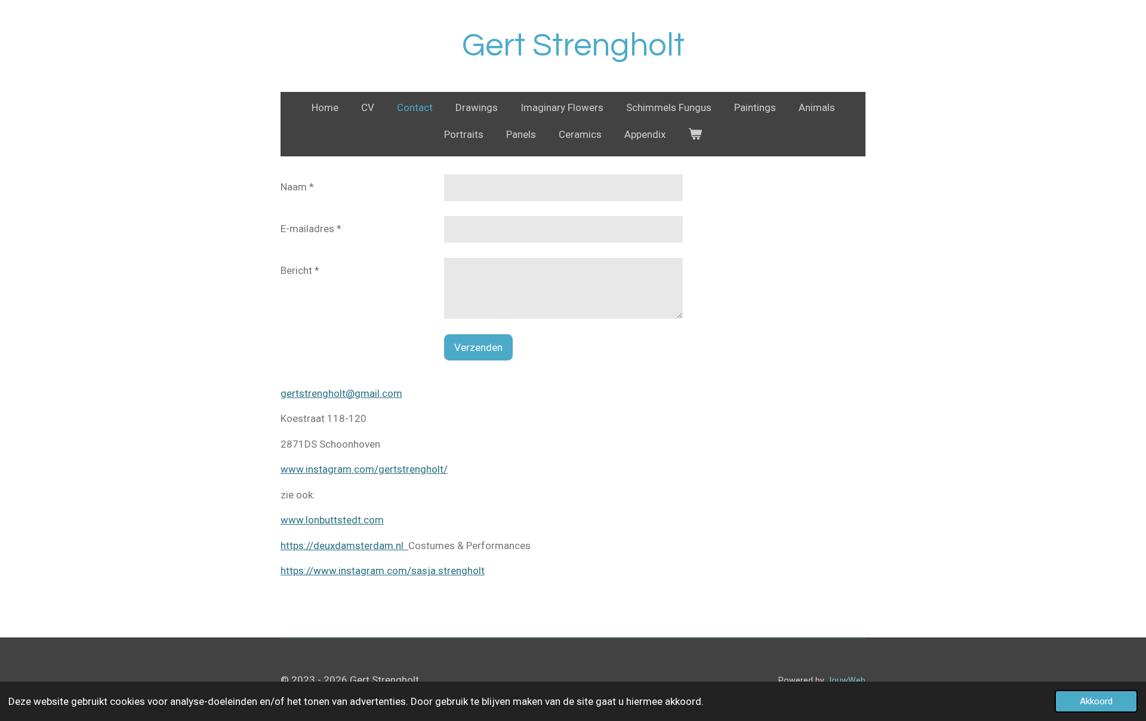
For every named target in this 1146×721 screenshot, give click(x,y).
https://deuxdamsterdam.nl (344, 545)
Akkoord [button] (1096, 701)
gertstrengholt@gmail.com (341, 393)
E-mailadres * (311, 229)
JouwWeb (846, 680)
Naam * (297, 187)
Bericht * (300, 270)
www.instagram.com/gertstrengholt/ (364, 469)
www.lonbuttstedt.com (332, 520)
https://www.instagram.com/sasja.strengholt (383, 571)
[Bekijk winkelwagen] (695, 135)
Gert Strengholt (573, 45)
